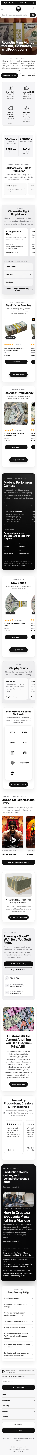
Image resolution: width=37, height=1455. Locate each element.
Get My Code (18, 1387)
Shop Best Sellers (9, 75)
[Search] (33, 15)
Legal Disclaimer (18, 1451)
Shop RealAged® (18, 460)
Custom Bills (19, 1424)
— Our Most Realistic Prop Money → (18, 3)
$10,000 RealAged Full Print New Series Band (14, 434)
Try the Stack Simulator (18, 917)
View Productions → (18, 784)
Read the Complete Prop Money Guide (19, 289)
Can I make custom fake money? (16, 1321)
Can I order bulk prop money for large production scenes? (16, 1354)
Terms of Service (13, 1449)
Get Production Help (18, 964)
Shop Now (18, 1430)
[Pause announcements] (33, 3)
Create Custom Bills (27, 75)
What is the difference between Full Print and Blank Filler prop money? (16, 1336)
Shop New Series (18, 650)
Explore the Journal (11, 1187)
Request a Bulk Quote (18, 970)
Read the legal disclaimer (19, 565)
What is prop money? (12, 1298)
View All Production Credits (18, 862)
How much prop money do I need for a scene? (17, 1345)
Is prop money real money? (14, 1327)
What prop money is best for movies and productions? (15, 1314)
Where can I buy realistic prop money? (15, 1305)
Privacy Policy (24, 1449)
